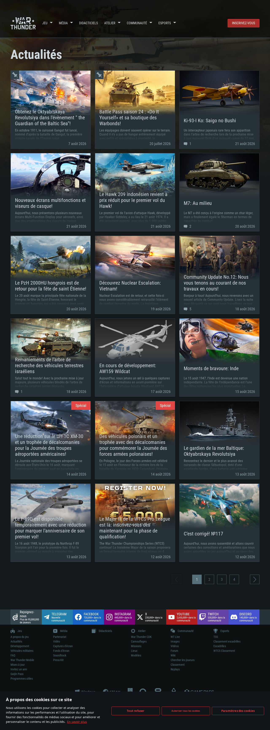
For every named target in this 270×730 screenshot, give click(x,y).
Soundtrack (59, 655)
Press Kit (58, 660)
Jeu (44, 23)
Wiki (173, 655)
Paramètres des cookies (238, 711)
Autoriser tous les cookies (185, 710)
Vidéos (175, 646)
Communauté (137, 23)
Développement (20, 646)
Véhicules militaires (22, 650)
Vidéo (56, 641)
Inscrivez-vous (243, 23)
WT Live (175, 637)
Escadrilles (219, 646)
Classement (178, 664)
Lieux (134, 650)
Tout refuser (135, 711)
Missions (136, 646)
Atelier (109, 23)
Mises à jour (18, 664)
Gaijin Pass (17, 674)
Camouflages (139, 641)
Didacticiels (88, 23)
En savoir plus (77, 722)
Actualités (16, 641)
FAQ (13, 655)
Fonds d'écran (61, 650)
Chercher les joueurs (182, 660)
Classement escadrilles (226, 641)
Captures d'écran (63, 646)
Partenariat (59, 637)
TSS (215, 637)
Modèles (136, 655)
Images (175, 641)
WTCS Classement (224, 650)
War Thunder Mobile (22, 660)
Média (63, 23)
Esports (164, 23)
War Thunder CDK (141, 637)
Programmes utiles (22, 678)
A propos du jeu (20, 637)
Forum (174, 650)
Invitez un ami (19, 669)
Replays (175, 669)
